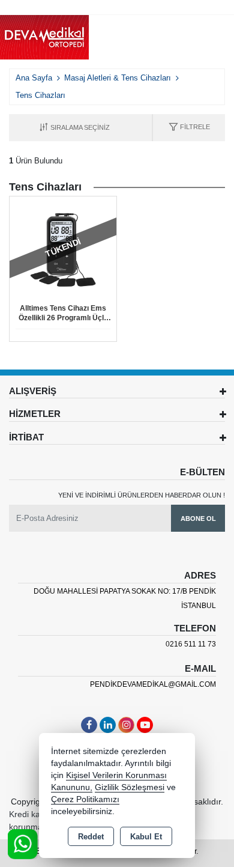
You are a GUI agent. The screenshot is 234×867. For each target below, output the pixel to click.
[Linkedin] (108, 725)
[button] (189, 127)
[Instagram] (126, 725)
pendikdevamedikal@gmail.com (153, 684)
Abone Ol (198, 518)
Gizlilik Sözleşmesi (129, 787)
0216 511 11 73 (191, 644)
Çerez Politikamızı (85, 799)
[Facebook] (89, 725)
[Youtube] (145, 725)
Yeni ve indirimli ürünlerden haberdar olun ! (141, 495)
